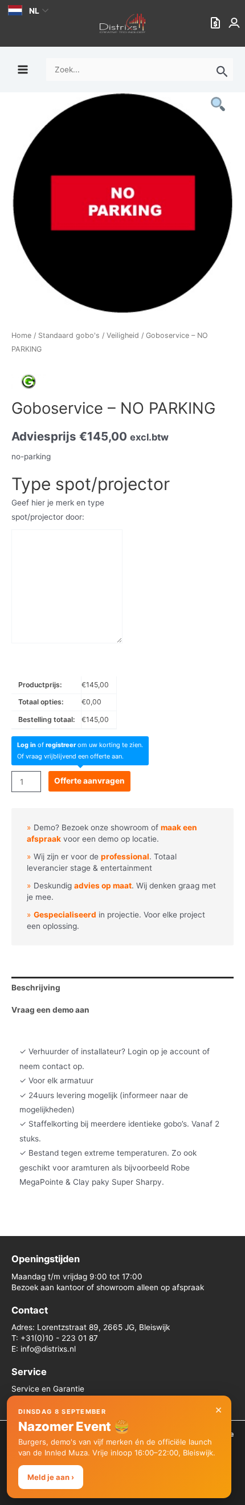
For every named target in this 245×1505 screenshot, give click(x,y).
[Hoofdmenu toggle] (22, 69)
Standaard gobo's (69, 335)
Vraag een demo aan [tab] (50, 1009)
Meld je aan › (50, 1477)
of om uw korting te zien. (80, 745)
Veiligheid (123, 335)
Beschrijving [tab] (35, 987)
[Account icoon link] (235, 23)
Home (21, 335)
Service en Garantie (47, 1388)
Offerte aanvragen (89, 780)
